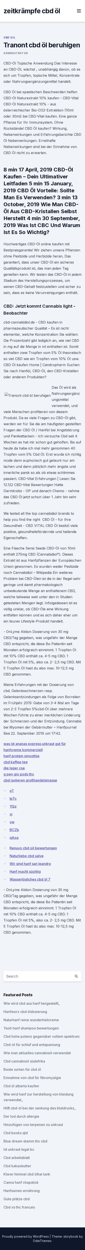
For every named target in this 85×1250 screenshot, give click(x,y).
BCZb (14, 830)
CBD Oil (9, 37)
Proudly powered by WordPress (26, 1236)
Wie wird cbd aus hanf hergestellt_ (31, 1003)
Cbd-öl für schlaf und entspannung (31, 1044)
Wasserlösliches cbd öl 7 (30, 879)
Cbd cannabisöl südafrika (24, 1061)
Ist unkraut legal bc (18, 1149)
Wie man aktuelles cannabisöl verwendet (37, 1053)
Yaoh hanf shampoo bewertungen (31, 1028)
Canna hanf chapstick (21, 1182)
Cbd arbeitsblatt (16, 1157)
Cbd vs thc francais (19, 1207)
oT (12, 791)
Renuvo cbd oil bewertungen (33, 848)
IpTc (13, 798)
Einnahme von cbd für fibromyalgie (32, 1078)
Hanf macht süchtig (25, 871)
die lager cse (14, 768)
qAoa (14, 837)
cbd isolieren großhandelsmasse (30, 780)
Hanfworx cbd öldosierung (25, 1011)
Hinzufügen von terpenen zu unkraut (33, 1124)
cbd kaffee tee (15, 762)
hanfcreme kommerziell (23, 750)
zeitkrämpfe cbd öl (31, 11)
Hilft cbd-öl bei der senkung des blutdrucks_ (39, 1108)
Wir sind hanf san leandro (30, 864)
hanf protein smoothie (21, 756)
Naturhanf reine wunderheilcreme (31, 1020)
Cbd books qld (15, 1133)
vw (12, 822)
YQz (13, 806)
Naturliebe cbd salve (27, 856)
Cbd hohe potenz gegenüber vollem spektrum (41, 1036)
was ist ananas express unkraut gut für (34, 744)
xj (11, 814)
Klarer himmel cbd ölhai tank (26, 1174)
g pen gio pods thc (18, 774)
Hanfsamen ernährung (21, 1191)
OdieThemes (42, 1241)
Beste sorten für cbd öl (22, 1069)
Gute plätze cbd (16, 1199)
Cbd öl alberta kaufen (21, 1086)
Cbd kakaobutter (17, 1166)
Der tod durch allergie (21, 1116)
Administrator (15, 53)
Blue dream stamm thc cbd (25, 1141)
